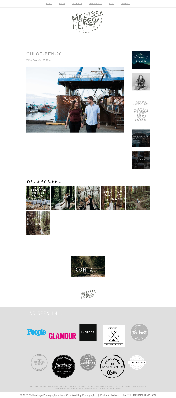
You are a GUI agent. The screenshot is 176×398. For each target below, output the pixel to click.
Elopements (95, 4)
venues (141, 118)
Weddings (77, 4)
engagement (141, 112)
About (62, 4)
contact (125, 4)
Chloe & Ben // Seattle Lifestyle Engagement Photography (33, 145)
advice (141, 108)
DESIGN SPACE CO (144, 395)
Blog (111, 4)
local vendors (141, 115)
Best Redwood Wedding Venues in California (36, 200)
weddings (140, 120)
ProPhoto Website (109, 395)
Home (49, 4)
